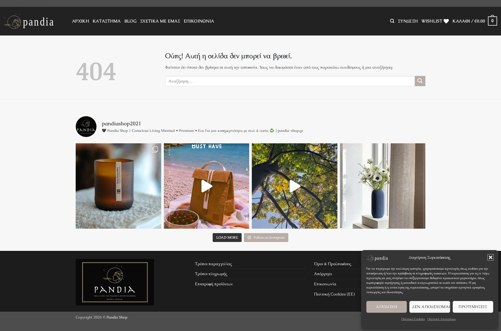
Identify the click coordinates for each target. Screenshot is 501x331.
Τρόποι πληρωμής (211, 273)
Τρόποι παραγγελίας (213, 264)
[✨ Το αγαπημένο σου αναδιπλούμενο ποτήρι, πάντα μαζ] (294, 186)
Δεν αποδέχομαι (431, 306)
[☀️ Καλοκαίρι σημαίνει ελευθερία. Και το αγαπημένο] (206, 186)
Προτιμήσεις (472, 306)
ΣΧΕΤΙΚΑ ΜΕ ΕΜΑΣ (160, 21)
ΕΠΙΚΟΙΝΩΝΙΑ (199, 21)
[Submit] (420, 81)
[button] (490, 257)
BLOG (130, 21)
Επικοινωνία (325, 284)
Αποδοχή (386, 306)
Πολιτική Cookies (413, 319)
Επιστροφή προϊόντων (214, 284)
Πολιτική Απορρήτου (441, 319)
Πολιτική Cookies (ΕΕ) (334, 294)
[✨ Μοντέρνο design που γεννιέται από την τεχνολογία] (383, 186)
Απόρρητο (323, 273)
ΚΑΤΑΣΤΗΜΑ (107, 21)
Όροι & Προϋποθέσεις (332, 264)
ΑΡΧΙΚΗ (80, 21)
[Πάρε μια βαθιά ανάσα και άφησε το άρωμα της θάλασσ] (118, 186)
